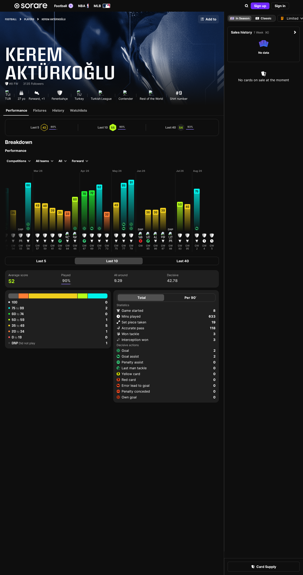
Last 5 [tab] (41, 261)
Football (60, 6)
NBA (81, 6)
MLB (97, 6)
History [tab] (58, 110)
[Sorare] (30, 6)
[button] (246, 6)
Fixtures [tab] (39, 110)
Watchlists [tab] (78, 110)
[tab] (263, 18)
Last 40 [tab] (183, 261)
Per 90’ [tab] (190, 298)
